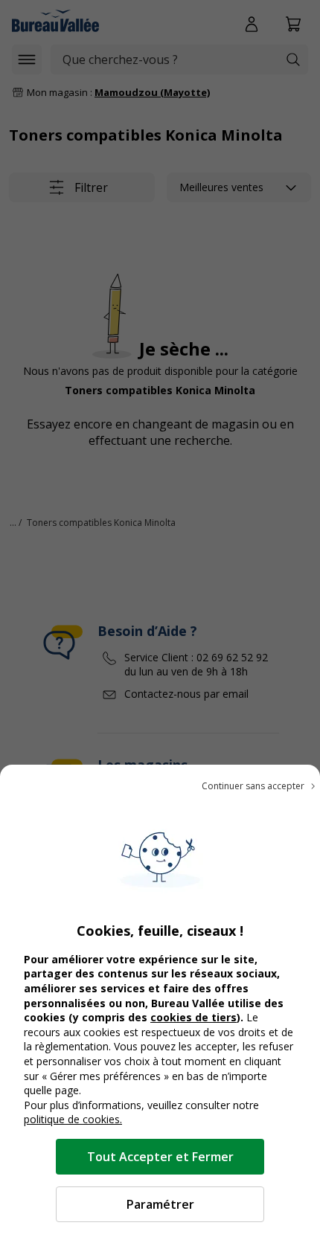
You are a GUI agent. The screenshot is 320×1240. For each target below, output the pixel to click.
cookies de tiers (193, 1017)
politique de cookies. (73, 1119)
